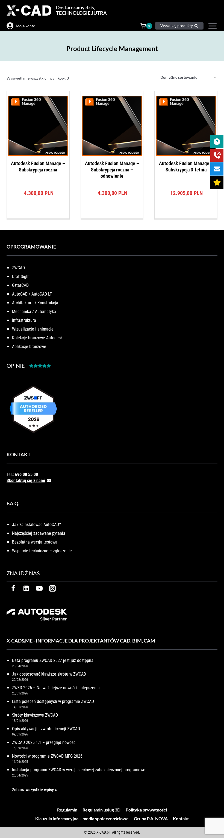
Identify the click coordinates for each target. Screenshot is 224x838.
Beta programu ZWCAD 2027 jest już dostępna (52, 660)
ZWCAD (18, 267)
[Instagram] (52, 588)
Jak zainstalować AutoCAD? (36, 524)
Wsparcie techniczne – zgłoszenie (42, 550)
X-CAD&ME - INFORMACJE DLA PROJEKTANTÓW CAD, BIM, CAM (81, 641)
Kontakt (181, 818)
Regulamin (67, 809)
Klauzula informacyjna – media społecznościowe (82, 818)
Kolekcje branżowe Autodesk (37, 337)
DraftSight (21, 276)
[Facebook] (13, 588)
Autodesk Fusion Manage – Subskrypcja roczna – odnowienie (112, 169)
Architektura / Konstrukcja (35, 302)
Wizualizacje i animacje (33, 329)
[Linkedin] (26, 588)
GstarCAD (20, 285)
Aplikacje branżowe (29, 346)
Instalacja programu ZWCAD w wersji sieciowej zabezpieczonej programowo (78, 769)
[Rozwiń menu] (211, 26)
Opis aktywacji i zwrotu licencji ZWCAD (46, 728)
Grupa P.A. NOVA (151, 818)
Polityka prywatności (146, 809)
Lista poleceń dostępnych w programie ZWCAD (53, 701)
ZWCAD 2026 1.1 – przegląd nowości (44, 742)
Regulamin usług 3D (101, 809)
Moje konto (25, 26)
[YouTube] (39, 588)
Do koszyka (38, 216)
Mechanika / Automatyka (34, 311)
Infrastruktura (24, 320)
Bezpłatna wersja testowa (34, 542)
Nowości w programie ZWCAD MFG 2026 (47, 756)
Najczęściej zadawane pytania (38, 533)
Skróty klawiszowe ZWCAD (35, 715)
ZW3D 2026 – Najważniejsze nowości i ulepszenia (56, 687)
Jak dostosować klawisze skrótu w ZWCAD (49, 674)
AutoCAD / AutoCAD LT (32, 294)
